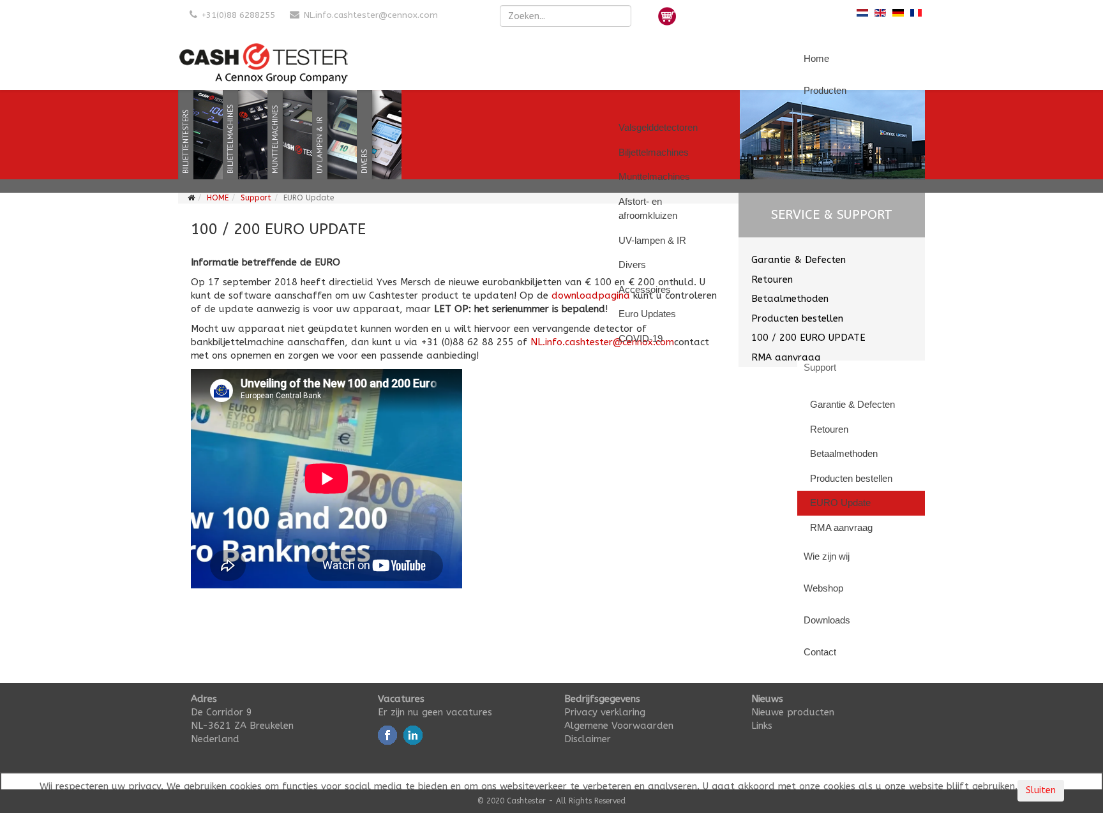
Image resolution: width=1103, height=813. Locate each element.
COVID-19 (641, 338)
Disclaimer (587, 739)
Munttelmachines (654, 176)
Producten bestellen (851, 478)
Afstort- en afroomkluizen (648, 208)
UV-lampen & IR (652, 240)
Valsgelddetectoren (658, 127)
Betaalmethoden (844, 453)
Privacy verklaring (604, 712)
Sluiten (1041, 790)
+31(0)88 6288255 (238, 15)
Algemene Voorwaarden (618, 725)
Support (256, 197)
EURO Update (840, 502)
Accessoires (645, 289)
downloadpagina (591, 295)
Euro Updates (647, 313)
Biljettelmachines (654, 152)
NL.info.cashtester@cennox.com (371, 15)
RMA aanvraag (841, 527)
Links (761, 725)
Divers (632, 264)
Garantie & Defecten (852, 404)
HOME (218, 197)
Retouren (829, 429)
